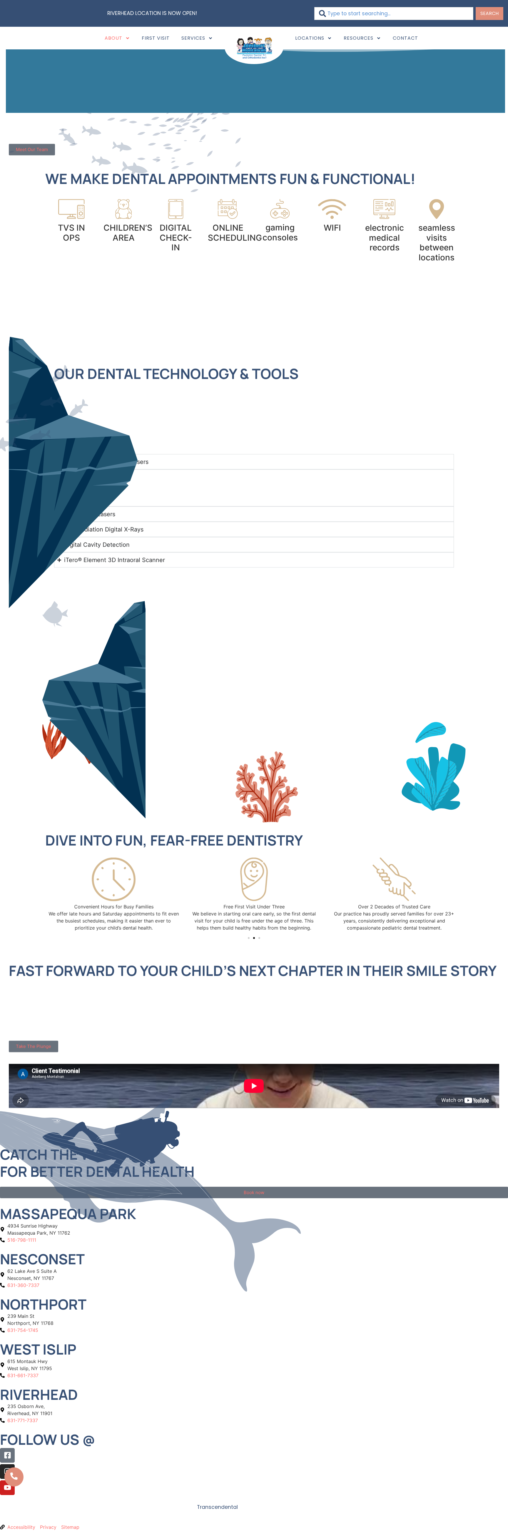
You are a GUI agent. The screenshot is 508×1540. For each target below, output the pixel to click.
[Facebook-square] (7, 1455)
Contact (405, 38)
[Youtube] (7, 1487)
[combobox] (393, 13)
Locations (309, 38)
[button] (249, 938)
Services (193, 38)
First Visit (156, 38)
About (113, 38)
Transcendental (217, 1507)
